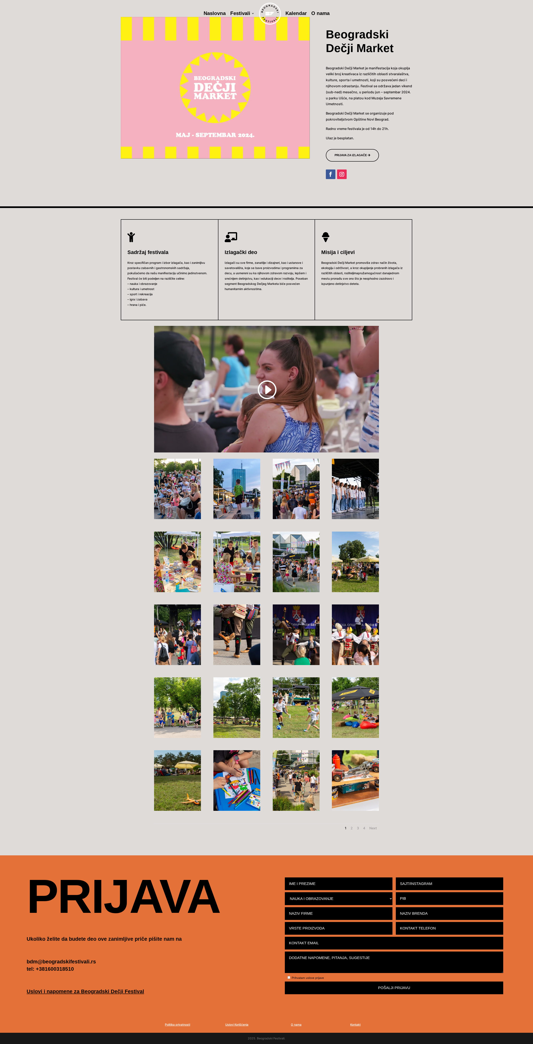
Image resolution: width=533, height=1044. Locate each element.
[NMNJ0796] (296, 664)
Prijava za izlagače (351, 155)
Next (373, 828)
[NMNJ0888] (355, 518)
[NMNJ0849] (296, 591)
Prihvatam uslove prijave (308, 977)
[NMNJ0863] (177, 591)
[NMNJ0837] (177, 664)
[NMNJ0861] (236, 591)
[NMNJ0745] (296, 737)
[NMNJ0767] (177, 737)
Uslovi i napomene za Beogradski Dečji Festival (85, 991)
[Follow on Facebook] (330, 174)
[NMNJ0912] (296, 518)
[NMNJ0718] (355, 737)
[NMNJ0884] (177, 518)
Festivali (240, 14)
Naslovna (215, 14)
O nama (320, 14)
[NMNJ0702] (236, 809)
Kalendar (296, 14)
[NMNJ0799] (236, 664)
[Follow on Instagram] (342, 174)
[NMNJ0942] (236, 518)
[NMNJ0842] (355, 591)
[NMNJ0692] (296, 809)
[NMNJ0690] (355, 809)
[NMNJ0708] (177, 809)
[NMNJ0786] (355, 664)
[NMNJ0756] (236, 737)
